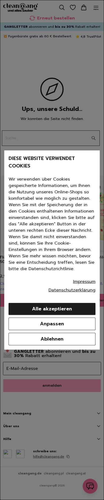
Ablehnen (52, 339)
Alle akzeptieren (52, 309)
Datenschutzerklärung (72, 290)
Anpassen (52, 323)
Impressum (84, 281)
